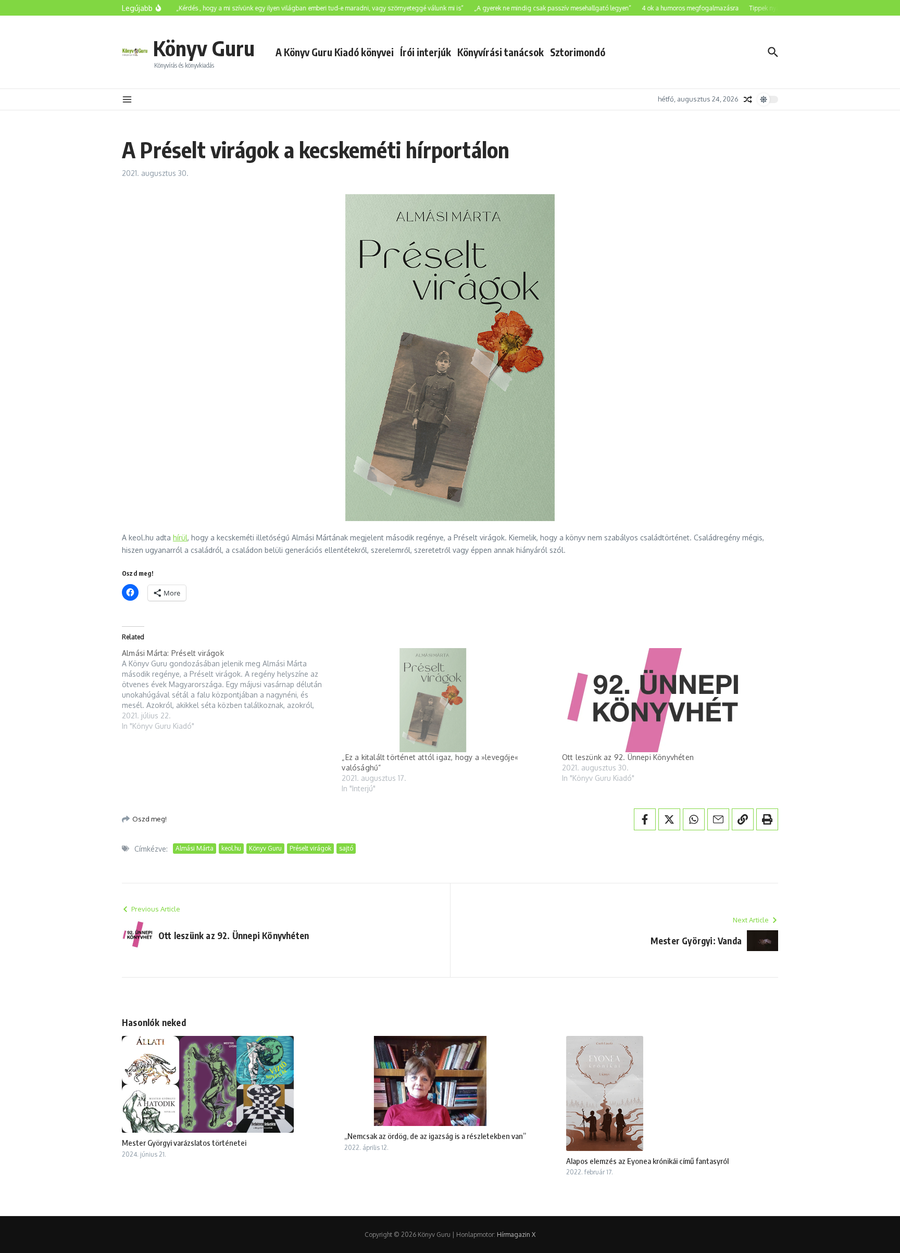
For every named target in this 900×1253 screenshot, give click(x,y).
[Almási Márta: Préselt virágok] (232, 689)
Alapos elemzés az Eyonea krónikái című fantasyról (647, 1161)
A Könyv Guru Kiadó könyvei (335, 52)
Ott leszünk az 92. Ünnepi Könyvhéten (628, 757)
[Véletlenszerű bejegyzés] (748, 99)
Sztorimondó (577, 52)
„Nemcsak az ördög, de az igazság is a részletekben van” (435, 1136)
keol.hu (231, 848)
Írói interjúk (425, 52)
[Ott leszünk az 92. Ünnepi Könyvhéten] (666, 700)
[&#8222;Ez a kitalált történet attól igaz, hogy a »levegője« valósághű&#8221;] (446, 700)
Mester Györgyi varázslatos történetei (184, 1142)
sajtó (346, 848)
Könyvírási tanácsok (500, 52)
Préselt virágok (310, 848)
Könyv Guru (204, 48)
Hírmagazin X (516, 1234)
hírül (180, 537)
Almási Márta (195, 848)
